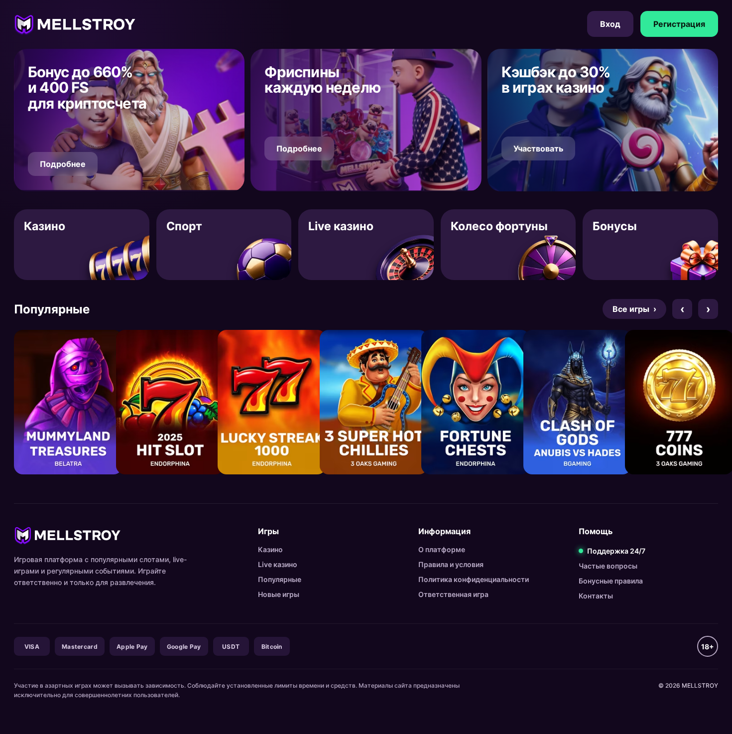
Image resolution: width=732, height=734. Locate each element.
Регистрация (679, 24)
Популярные (279, 579)
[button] (129, 120)
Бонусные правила (611, 581)
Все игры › (634, 309)
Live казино (277, 564)
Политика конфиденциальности (473, 579)
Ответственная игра (453, 594)
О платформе (441, 549)
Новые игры (278, 594)
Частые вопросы (608, 566)
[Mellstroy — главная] (75, 23)
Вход (610, 24)
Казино (270, 549)
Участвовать (538, 148)
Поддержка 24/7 (616, 551)
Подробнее (63, 164)
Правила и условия (451, 564)
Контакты (596, 595)
